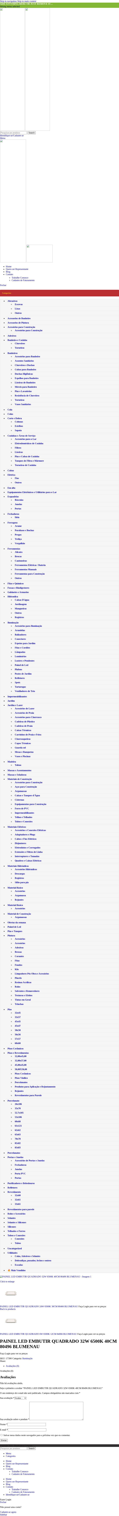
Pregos (18, 534)
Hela (17, 517)
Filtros (18, 448)
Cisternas (19, 800)
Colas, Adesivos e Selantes (27, 1256)
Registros (19, 617)
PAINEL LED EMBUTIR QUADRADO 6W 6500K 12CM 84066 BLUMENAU (38, 1334)
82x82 (18, 1143)
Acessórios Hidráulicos (26, 869)
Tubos (18, 1243)
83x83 (18, 1147)
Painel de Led (21, 665)
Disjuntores (20, 843)
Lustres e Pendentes (24, 660)
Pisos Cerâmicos (16, 1048)
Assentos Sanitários (24, 361)
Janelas (18, 504)
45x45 (18, 1021)
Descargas (20, 873)
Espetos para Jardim (25, 643)
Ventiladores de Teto (25, 691)
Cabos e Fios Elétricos (25, 839)
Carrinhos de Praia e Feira (28, 734)
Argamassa (20, 895)
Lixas (17, 308)
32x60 (18, 1195)
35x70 (18, 1108)
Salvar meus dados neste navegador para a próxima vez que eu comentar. (36, 1435)
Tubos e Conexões (24, 821)
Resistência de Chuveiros (27, 395)
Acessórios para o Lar (25, 439)
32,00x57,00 (20, 1060)
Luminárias (20, 656)
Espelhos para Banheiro (26, 378)
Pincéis (18, 978)
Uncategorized (15, 1248)
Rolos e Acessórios (16, 1213)
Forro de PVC (22, 808)
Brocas (18, 556)
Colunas (19, 421)
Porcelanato (13, 1100)
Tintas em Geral (23, 999)
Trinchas (19, 1004)
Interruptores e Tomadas (27, 856)
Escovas (19, 304)
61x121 (18, 1126)
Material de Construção (19, 914)
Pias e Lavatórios (23, 391)
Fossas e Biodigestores (18, 588)
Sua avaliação (7, 1398)
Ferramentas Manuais (26, 569)
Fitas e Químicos (16, 583)
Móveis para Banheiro (26, 387)
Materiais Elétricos (17, 827)
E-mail (4, 1429)
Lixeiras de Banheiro (25, 382)
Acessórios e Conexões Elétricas (30, 830)
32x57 (18, 1017)
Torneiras (19, 348)
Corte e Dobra (15, 418)
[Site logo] (12, 130)
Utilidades (12, 1253)
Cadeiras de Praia (24, 726)
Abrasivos (12, 301)
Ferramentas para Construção (30, 574)
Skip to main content (26, 1)
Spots (17, 682)
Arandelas (20, 630)
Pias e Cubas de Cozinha (27, 456)
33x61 (18, 1204)
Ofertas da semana (17, 922)
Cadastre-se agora (8, 1512)
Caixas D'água (22, 600)
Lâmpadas (20, 652)
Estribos (19, 426)
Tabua (18, 765)
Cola (10, 409)
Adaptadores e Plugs (25, 834)
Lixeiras (19, 452)
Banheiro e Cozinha (17, 340)
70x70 (18, 1139)
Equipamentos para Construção (30, 804)
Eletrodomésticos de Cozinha (29, 443)
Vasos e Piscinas (22, 756)
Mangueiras (21, 608)
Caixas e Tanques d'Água (27, 795)
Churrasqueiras (22, 739)
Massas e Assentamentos (19, 770)
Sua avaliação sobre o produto (14, 1419)
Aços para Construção (26, 787)
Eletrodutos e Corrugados (27, 847)
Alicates (18, 552)
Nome (3, 1424)
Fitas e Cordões (22, 647)
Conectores (20, 639)
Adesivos (12, 336)
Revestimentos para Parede (28, 1095)
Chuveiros (20, 343)
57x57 (18, 1039)
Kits (17, 969)
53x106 (18, 1117)
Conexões (19, 1239)
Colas (10, 414)
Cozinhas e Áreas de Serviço (21, 435)
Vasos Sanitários (23, 404)
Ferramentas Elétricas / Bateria (30, 565)
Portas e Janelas (15, 1157)
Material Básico (15, 888)
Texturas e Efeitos (23, 995)
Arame (18, 526)
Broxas (18, 952)
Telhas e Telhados (23, 817)
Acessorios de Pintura (18, 322)
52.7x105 (19, 1113)
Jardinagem (21, 604)
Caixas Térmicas (23, 730)
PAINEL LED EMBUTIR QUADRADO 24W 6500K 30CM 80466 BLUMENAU (39, 1306)
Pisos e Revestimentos (18, 1053)
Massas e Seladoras (17, 775)
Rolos (17, 986)
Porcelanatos (21, 1082)
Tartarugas (20, 687)
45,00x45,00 (20, 1065)
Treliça (18, 539)
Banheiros (13, 353)
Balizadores (20, 634)
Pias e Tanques (15, 931)
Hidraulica (13, 596)
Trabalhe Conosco (20, 277)
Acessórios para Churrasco (28, 717)
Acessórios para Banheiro (27, 356)
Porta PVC (20, 1173)
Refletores (20, 678)
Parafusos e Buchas (24, 530)
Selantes (12, 1218)
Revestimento (14, 1192)
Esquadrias (13, 496)
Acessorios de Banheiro (19, 318)
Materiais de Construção (20, 779)
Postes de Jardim (23, 674)
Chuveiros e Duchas (25, 365)
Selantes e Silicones (17, 1222)
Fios (17, 478)
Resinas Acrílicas (23, 982)
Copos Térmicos (23, 743)
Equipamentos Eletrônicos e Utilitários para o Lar (32, 492)
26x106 (18, 1104)
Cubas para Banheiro (25, 369)
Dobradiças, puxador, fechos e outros (33, 1260)
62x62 (18, 1130)
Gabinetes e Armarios (18, 592)
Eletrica (11, 475)
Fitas (17, 960)
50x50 (18, 1030)
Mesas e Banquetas (24, 752)
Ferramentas (14, 548)
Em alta (11, 488)
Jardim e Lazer (15, 705)
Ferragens (13, 522)
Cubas (11, 470)
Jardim (11, 701)
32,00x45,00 (20, 1056)
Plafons (18, 669)
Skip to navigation (8, 1)
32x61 (18, 1199)
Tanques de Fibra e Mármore (29, 461)
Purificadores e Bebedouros (21, 1183)
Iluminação (13, 622)
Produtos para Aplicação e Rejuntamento (35, 1086)
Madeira (12, 761)
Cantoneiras (21, 561)
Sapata (18, 430)
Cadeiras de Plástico (25, 721)
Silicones (12, 1227)
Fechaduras (13, 514)
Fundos (18, 965)
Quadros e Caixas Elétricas (28, 860)
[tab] (12, 1366)
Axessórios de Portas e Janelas (30, 1160)
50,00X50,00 (21, 1069)
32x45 (18, 1013)
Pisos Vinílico (21, 1078)
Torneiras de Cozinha (25, 465)
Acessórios (20, 891)
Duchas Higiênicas (24, 374)
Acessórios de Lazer (24, 708)
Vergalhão (20, 543)
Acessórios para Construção (21, 327)
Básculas (19, 500)
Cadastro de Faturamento (23, 280)
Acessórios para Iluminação (28, 626)
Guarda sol (20, 747)
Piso (10, 1009)
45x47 (18, 1026)
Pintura (11, 935)
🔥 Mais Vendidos (17, 1270)
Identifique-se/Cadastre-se (17, 1494)
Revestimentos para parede (21, 1209)
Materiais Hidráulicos (18, 866)
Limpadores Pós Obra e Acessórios (32, 973)
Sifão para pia (22, 882)
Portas (18, 508)
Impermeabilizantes (17, 696)
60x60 (18, 1043)
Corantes (19, 956)
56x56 (18, 1034)
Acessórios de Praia (24, 713)
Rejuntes (19, 900)
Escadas (19, 1265)
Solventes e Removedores (27, 991)
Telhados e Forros (16, 1231)
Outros (18, 313)
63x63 (18, 1134)
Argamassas (21, 791)
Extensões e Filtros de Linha (29, 852)
